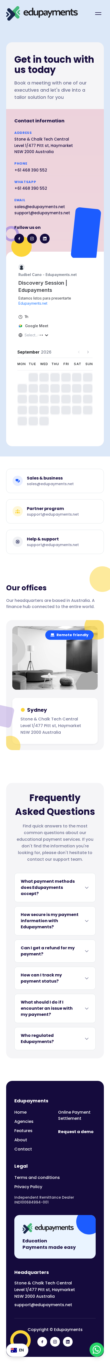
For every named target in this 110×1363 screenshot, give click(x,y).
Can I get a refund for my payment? (48, 951)
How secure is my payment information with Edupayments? (50, 921)
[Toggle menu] (98, 13)
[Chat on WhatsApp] (97, 1350)
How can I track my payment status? (41, 978)
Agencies (24, 1121)
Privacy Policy (28, 1187)
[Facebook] (19, 238)
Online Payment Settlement (74, 1115)
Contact (23, 1149)
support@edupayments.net (42, 213)
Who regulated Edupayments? (37, 1038)
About (20, 1140)
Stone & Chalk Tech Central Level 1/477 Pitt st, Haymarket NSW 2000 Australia (44, 1289)
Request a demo (76, 1132)
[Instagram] (32, 238)
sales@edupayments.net (39, 206)
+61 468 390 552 (30, 170)
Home (20, 1112)
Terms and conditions (37, 1177)
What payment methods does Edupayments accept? (48, 887)
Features (23, 1131)
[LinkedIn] (45, 238)
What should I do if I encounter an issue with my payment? (47, 1008)
